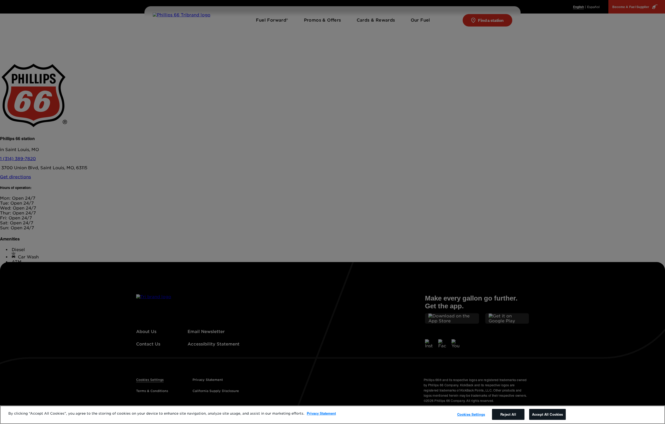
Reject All (508, 414)
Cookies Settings (471, 414)
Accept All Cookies (547, 414)
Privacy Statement (321, 413)
